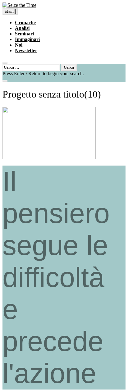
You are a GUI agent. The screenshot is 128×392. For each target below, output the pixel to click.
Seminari (24, 33)
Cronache (25, 22)
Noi (18, 45)
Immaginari (27, 39)
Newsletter (26, 50)
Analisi (22, 28)
